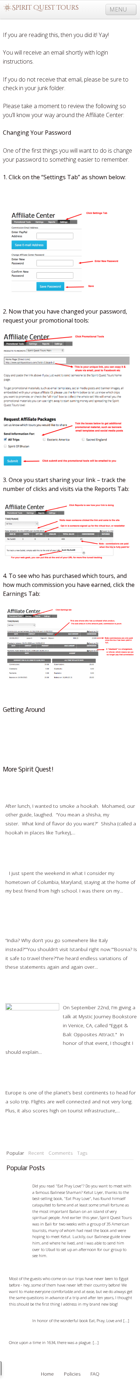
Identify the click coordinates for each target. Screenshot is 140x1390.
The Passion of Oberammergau (44, 1336)
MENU (118, 9)
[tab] (15, 1153)
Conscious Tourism (27, 748)
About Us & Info (23, 722)
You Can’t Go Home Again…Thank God (48, 856)
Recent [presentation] (36, 1152)
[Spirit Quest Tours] (41, 8)
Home (47, 1374)
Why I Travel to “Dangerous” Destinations (51, 923)
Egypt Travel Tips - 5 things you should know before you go (67, 1269)
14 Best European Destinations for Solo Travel (58, 1075)
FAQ (10, 731)
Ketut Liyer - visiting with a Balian (69, 1179)
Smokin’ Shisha (22, 789)
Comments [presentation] (60, 1152)
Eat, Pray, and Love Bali (58, 1314)
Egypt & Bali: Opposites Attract (40, 990)
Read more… (91, 832)
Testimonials (19, 739)
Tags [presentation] (82, 1152)
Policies (72, 1374)
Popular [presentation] (15, 1152)
